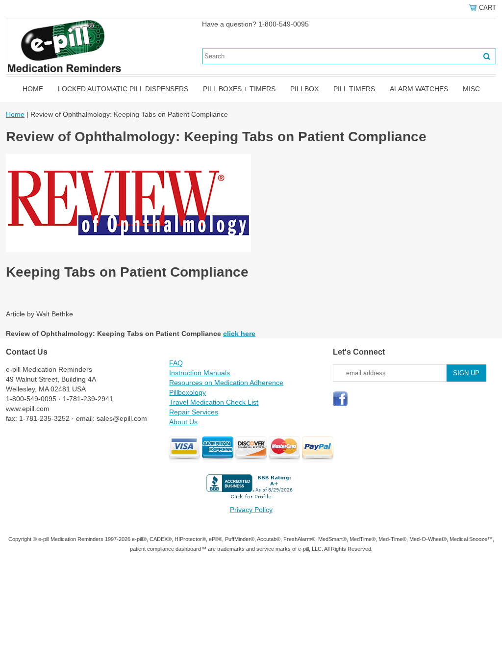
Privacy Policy (251, 510)
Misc (471, 89)
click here (239, 333)
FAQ (176, 363)
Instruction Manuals (199, 373)
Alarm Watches (419, 89)
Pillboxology (187, 392)
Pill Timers (354, 89)
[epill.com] (64, 46)
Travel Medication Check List (213, 402)
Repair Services (193, 412)
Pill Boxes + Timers (239, 89)
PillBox (304, 89)
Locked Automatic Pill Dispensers (123, 89)
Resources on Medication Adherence (226, 383)
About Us (183, 422)
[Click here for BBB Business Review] (251, 500)
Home (33, 89)
